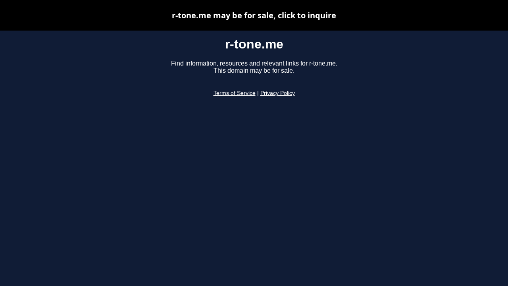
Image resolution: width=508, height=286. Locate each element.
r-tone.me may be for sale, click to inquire (254, 15)
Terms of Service (235, 93)
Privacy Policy (277, 93)
